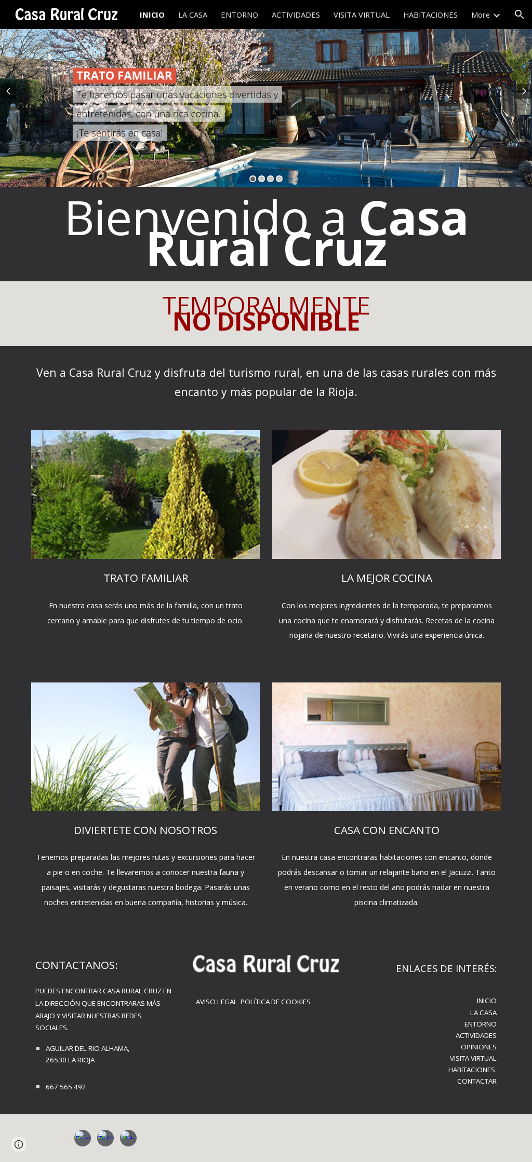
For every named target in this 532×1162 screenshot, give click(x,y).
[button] (519, 14)
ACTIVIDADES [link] (296, 14)
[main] (266, 234)
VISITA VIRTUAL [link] (362, 14)
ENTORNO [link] (239, 14)
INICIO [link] (152, 14)
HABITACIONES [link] (430, 14)
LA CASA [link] (192, 14)
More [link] (480, 14)
